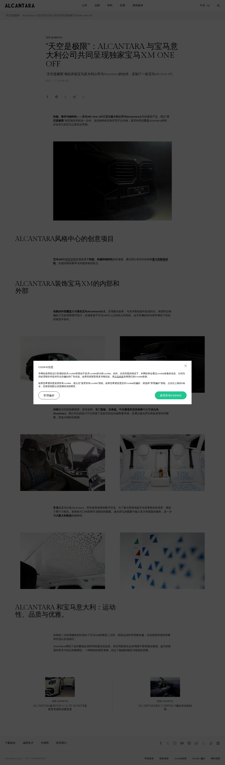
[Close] (185, 366)
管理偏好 (48, 395)
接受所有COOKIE (171, 395)
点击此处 (119, 376)
